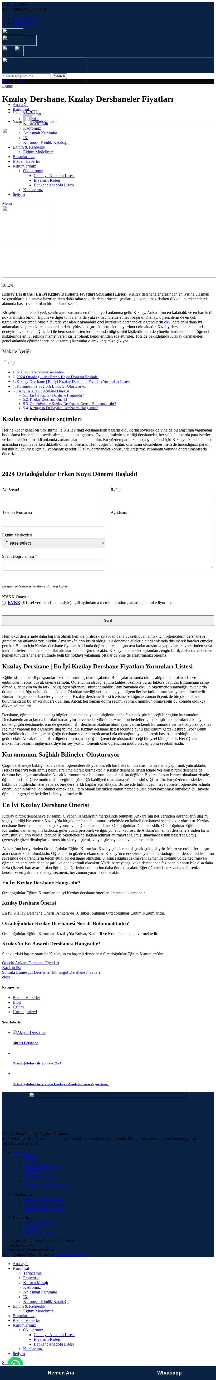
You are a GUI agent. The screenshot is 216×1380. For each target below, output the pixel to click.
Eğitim (22, 81)
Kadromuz (32, 1171)
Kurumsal (21, 1152)
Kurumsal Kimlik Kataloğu (45, 1185)
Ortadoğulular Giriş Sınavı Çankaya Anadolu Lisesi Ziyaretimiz (61, 1084)
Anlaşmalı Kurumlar (40, 1176)
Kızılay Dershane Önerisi (48, 400)
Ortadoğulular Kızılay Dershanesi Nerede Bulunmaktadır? (73, 404)
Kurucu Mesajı (35, 1282)
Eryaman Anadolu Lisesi (43, 1203)
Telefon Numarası (17, 512)
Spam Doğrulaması (19, 556)
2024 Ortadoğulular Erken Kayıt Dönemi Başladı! (58, 376)
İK (25, 1180)
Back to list (11, 967)
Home (7, 81)
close (6, 977)
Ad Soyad (10, 490)
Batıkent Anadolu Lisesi (43, 1208)
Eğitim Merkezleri (17, 535)
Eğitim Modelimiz (38, 1222)
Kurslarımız (33, 1349)
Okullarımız (33, 1330)
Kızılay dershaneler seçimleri (40, 372)
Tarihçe (29, 1157)
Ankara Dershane (71, 1254)
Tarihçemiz (32, 1273)
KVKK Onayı (15, 597)
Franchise (31, 1161)
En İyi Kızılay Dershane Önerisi (43, 391)
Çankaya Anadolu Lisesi (43, 1199)
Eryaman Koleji (47, 1339)
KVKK (14, 602)
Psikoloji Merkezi (37, 1231)
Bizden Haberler (26, 997)
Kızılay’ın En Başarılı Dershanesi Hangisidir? (64, 408)
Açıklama (119, 512)
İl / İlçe (116, 490)
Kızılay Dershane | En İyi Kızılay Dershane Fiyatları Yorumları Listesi (74, 381)
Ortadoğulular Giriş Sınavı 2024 (37, 1063)
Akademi (30, 1227)
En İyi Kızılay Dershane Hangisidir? (57, 395)
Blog (17, 1002)
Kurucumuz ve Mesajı (41, 1166)
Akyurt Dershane (25, 1043)
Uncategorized (25, 1011)
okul (167, 322)
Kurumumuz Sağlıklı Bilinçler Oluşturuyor (52, 386)
